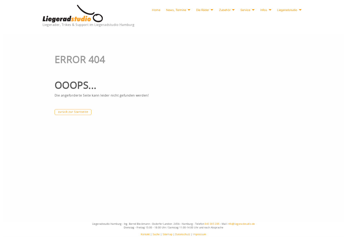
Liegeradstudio (287, 10)
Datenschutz (182, 234)
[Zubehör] (233, 10)
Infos (263, 10)
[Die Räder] (211, 10)
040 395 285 (212, 224)
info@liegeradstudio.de (241, 224)
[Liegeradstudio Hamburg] (73, 13)
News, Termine (176, 10)
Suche (156, 234)
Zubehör (225, 10)
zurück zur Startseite (73, 112)
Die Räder (202, 10)
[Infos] (269, 10)
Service (245, 10)
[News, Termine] (188, 10)
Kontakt (145, 234)
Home (156, 10)
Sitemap (167, 234)
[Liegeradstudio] (299, 10)
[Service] (252, 10)
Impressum (199, 234)
